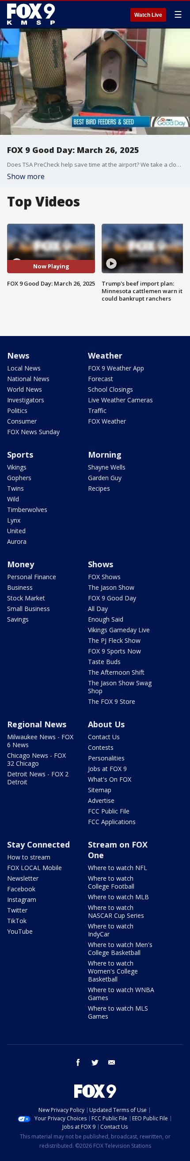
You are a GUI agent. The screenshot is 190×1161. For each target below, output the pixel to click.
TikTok (17, 921)
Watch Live (148, 15)
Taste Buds (104, 661)
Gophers (19, 478)
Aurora (17, 541)
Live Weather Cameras (120, 400)
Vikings (17, 467)
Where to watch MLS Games (118, 1012)
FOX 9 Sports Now (114, 651)
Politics (17, 410)
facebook (78, 1062)
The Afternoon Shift (116, 672)
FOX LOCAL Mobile (34, 867)
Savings (18, 619)
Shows (100, 564)
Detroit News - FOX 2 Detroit (37, 778)
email (112, 1062)
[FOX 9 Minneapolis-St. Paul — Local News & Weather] (32, 14)
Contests (101, 747)
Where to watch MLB (118, 897)
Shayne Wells (106, 467)
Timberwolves (27, 509)
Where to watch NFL (117, 867)
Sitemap (99, 790)
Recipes (99, 488)
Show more (26, 176)
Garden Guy (105, 478)
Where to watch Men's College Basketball (120, 948)
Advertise (101, 800)
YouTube (20, 931)
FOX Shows (104, 577)
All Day (98, 608)
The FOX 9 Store (111, 701)
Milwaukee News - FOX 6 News (40, 741)
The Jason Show (111, 587)
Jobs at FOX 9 (107, 768)
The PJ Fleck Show (114, 640)
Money (20, 564)
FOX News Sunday (33, 432)
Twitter (17, 910)
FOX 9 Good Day (112, 598)
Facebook (21, 889)
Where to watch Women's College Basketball (113, 971)
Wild (13, 499)
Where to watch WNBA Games (121, 993)
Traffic (97, 410)
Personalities (106, 758)
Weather (105, 355)
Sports (20, 454)
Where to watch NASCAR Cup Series (116, 911)
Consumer (22, 421)
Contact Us (104, 737)
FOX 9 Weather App (116, 368)
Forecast (100, 378)
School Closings (110, 389)
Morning (105, 454)
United (16, 531)
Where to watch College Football (111, 882)
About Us (106, 724)
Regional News (36, 724)
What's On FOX (109, 779)
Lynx (13, 520)
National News (28, 378)
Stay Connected (38, 844)
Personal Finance (31, 577)
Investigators (25, 400)
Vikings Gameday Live (119, 630)
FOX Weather (107, 421)
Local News (24, 368)
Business (20, 587)
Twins (15, 488)
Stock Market (26, 598)
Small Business (28, 608)
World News (24, 389)
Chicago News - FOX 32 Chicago (36, 759)
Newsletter (22, 878)
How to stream (28, 857)
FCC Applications (112, 821)
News (18, 355)
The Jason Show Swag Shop (120, 687)
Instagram (21, 899)
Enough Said (105, 619)
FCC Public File (108, 811)
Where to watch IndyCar (110, 930)
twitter (95, 1062)
